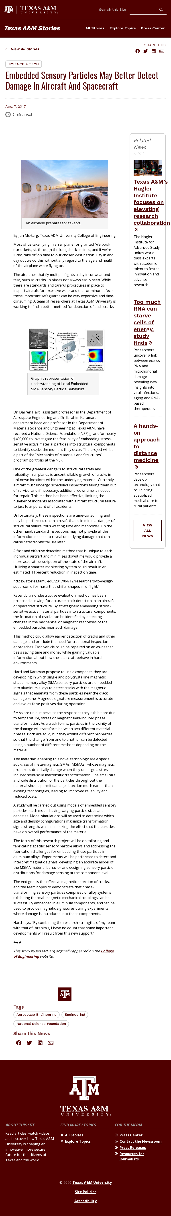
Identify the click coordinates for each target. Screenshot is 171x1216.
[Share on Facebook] (138, 51)
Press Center (153, 28)
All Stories (95, 28)
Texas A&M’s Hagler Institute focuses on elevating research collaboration (152, 202)
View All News (147, 530)
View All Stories (25, 49)
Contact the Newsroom (141, 1141)
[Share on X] (146, 51)
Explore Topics (123, 28)
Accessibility (85, 1200)
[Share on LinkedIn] (154, 51)
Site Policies (85, 1191)
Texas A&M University (92, 1182)
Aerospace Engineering (36, 1014)
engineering (75, 1014)
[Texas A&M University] (85, 1096)
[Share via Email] (162, 51)
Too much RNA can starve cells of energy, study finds (147, 322)
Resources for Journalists (132, 1156)
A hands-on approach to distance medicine (147, 442)
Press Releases (133, 1147)
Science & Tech (23, 64)
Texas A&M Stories (32, 28)
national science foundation (41, 1023)
